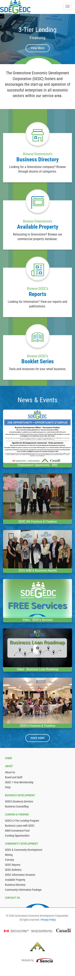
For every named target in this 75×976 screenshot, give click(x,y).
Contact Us (12, 897)
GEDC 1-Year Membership (19, 782)
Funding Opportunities (17, 835)
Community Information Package (23, 889)
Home (8, 758)
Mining (9, 854)
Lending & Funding (17, 814)
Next (70, 39)
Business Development (20, 795)
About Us (10, 772)
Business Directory (15, 884)
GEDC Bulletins (13, 869)
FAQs (8, 787)
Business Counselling (17, 806)
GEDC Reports (12, 864)
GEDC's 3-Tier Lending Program (22, 820)
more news (38, 738)
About (9, 766)
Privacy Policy (48, 919)
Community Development (21, 843)
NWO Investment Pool (17, 830)
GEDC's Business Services (19, 801)
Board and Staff (13, 777)
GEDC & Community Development (23, 849)
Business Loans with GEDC (19, 825)
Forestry (9, 859)
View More (37, 48)
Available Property (15, 879)
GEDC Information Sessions (20, 874)
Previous (5, 39)
